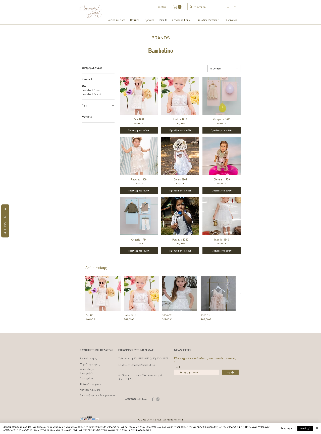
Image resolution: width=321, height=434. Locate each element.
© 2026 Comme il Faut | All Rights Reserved (160, 419)
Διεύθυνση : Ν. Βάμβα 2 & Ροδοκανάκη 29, (140, 375)
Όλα (84, 85)
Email (177, 367)
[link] (177, 7)
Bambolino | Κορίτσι (91, 93)
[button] (134, 19)
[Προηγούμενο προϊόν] (81, 294)
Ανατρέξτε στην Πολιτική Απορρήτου (129, 429)
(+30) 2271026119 (140, 358)
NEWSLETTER (182, 350)
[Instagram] (158, 399)
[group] (160, 303)
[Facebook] (152, 399)
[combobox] (224, 68)
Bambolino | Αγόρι (90, 89)
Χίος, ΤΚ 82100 (126, 379)
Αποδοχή (305, 428)
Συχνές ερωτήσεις (90, 364)
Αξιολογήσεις (5, 221)
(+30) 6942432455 (159, 358)
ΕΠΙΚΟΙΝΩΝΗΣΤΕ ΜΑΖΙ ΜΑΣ (135, 350)
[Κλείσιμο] (317, 428)
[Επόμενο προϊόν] (240, 294)
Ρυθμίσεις (287, 428)
